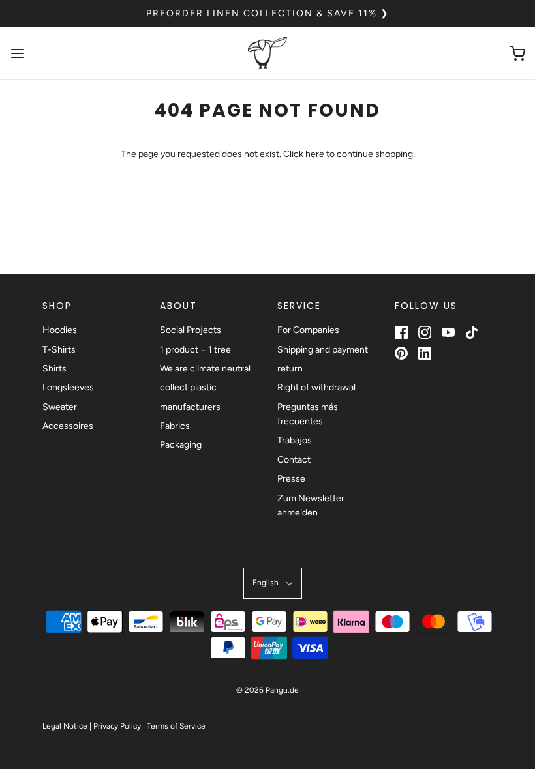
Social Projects (190, 330)
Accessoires (67, 425)
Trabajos (294, 440)
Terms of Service (176, 726)
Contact (294, 459)
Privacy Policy (117, 726)
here (314, 154)
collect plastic (188, 387)
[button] (272, 583)
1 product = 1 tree (195, 349)
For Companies (308, 330)
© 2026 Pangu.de (267, 690)
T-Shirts (59, 349)
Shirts (54, 368)
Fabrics (175, 425)
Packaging (181, 444)
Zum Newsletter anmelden (310, 505)
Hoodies (59, 330)
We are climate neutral (205, 368)
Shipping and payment (322, 349)
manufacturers (190, 407)
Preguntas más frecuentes (307, 414)
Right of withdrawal (316, 387)
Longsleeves (68, 387)
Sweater (59, 407)
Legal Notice (64, 726)
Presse (291, 478)
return (290, 368)
